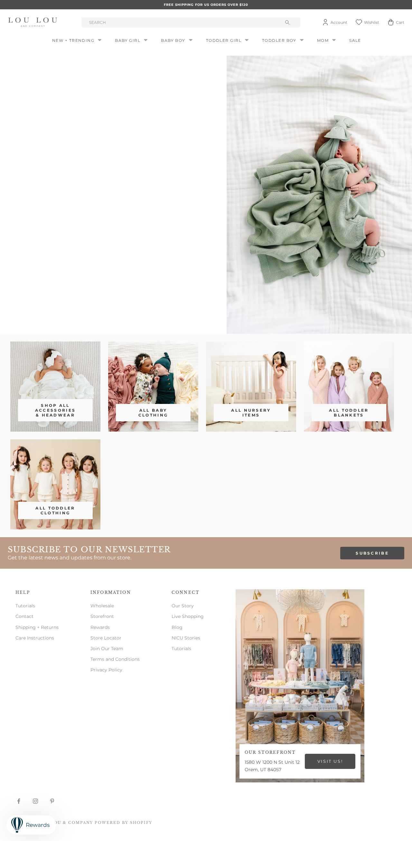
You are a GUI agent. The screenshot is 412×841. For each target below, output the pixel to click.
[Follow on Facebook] (18, 801)
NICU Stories (186, 638)
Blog (177, 627)
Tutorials (25, 606)
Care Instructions (34, 638)
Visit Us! (330, 761)
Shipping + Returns (37, 627)
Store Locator (105, 638)
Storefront (102, 616)
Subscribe (372, 553)
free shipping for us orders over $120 (206, 5)
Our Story (183, 606)
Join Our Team (106, 648)
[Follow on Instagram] (35, 801)
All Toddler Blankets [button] (349, 412)
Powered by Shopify (123, 822)
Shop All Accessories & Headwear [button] (55, 410)
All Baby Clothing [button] (153, 412)
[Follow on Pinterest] (52, 801)
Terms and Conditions (115, 659)
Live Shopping (188, 616)
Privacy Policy (106, 670)
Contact (24, 616)
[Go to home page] (34, 22)
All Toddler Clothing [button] (55, 510)
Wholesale (102, 606)
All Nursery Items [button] (251, 412)
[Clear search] (288, 22)
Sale (355, 40)
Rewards (100, 627)
